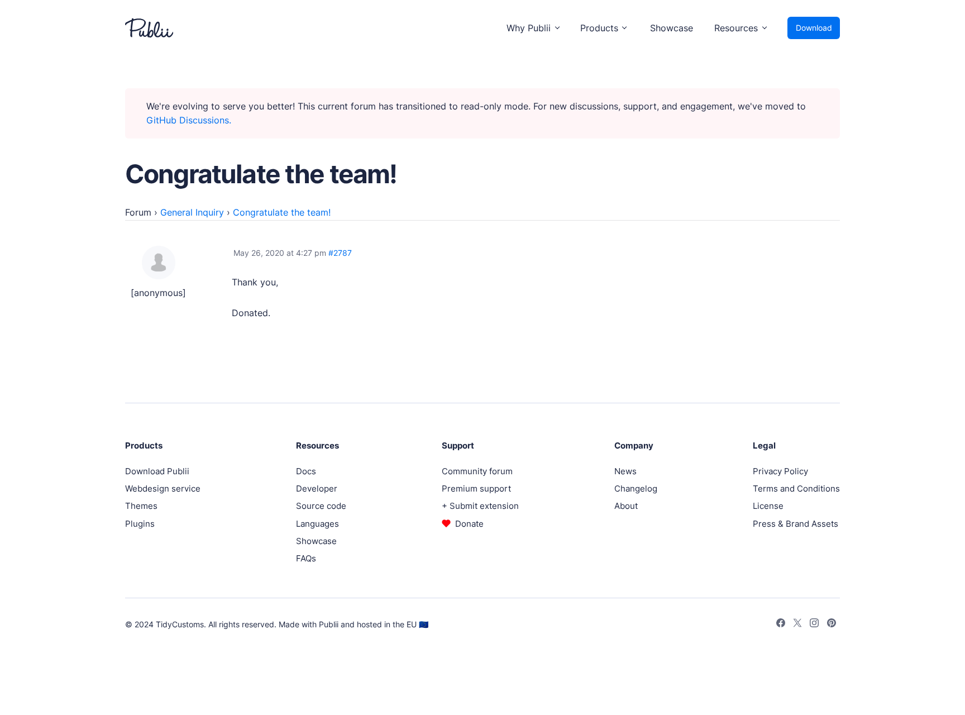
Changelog (635, 488)
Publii (328, 624)
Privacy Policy (780, 471)
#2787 (340, 253)
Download (814, 27)
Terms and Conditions (796, 488)
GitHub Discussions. (188, 120)
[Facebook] (780, 624)
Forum (138, 212)
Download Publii (157, 471)
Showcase (671, 28)
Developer (316, 488)
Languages (317, 523)
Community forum (477, 471)
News (625, 471)
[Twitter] (797, 624)
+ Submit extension (480, 505)
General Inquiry (192, 212)
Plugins (140, 523)
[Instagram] (814, 624)
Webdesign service (162, 488)
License (768, 505)
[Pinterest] (831, 624)
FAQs (306, 558)
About (626, 505)
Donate (469, 523)
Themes (141, 505)
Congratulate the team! (282, 212)
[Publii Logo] (149, 28)
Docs (306, 471)
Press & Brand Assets (795, 523)
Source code (321, 505)
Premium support (476, 488)
